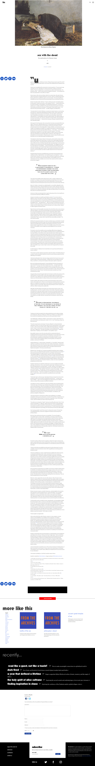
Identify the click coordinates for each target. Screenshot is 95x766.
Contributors (10, 752)
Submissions (9, 749)
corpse (6, 624)
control (6, 623)
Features (46, 66)
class (6, 620)
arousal (6, 615)
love (6, 635)
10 (39, 358)
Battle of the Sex (25, 631)
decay (6, 627)
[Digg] (14, 78)
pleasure (7, 638)
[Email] (2, 78)
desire (6, 628)
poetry (6, 639)
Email (26, 721)
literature (7, 634)
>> (78, 751)
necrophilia (7, 636)
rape (6, 643)
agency (6, 614)
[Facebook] (10, 78)
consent (7, 622)
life (5, 632)
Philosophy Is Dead (50, 631)
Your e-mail (34, 752)
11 (39, 368)
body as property (8, 619)
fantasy (6, 630)
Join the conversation (47, 598)
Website (26, 725)
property (7, 642)
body (6, 618)
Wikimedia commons (57, 556)
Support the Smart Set (12, 747)
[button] (26, 699)
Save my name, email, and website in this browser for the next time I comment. (41, 727)
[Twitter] (6, 78)
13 (36, 522)
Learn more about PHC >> (87, 755)
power (6, 640)
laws (6, 631)
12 (34, 374)
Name (26, 718)
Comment (27, 704)
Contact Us (9, 755)
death (6, 626)
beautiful (7, 616)
